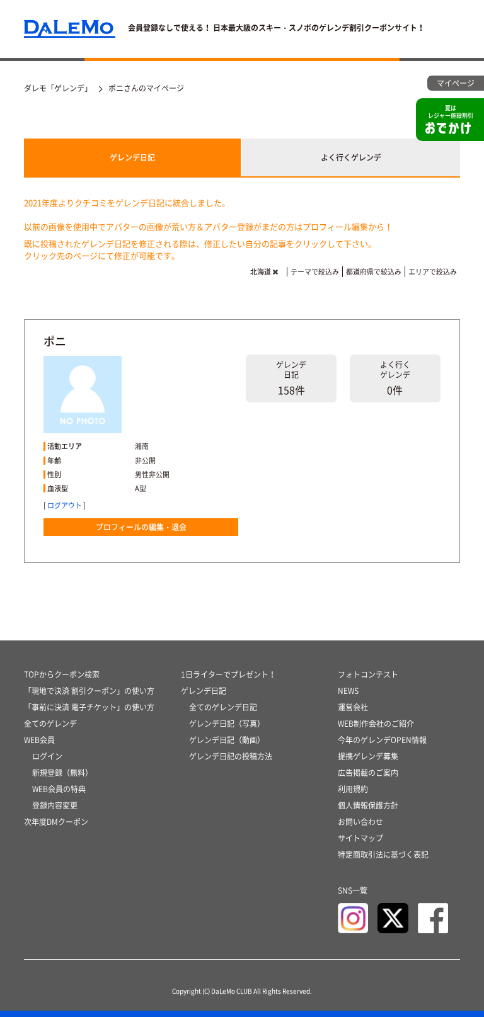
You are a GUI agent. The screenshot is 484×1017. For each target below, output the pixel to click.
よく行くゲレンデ (351, 157)
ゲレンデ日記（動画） (227, 740)
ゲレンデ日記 (132, 157)
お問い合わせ (360, 821)
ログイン (47, 756)
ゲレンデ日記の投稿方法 (230, 756)
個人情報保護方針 (368, 805)
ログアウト (64, 505)
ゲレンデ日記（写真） (227, 723)
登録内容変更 (55, 805)
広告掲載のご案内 (368, 772)
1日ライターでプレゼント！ (228, 674)
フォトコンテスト (368, 674)
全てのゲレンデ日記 (223, 707)
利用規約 (353, 789)
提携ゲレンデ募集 (368, 756)
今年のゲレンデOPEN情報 (382, 740)
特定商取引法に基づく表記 (383, 854)
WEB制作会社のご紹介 (376, 723)
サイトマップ (360, 838)
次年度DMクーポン (56, 821)
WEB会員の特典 (59, 789)
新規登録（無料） (62, 772)
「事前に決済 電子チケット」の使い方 (89, 707)
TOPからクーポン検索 (62, 674)
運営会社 (353, 707)
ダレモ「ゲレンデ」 (58, 88)
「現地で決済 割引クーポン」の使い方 (89, 690)
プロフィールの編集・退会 (141, 527)
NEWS (348, 690)
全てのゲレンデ (50, 723)
